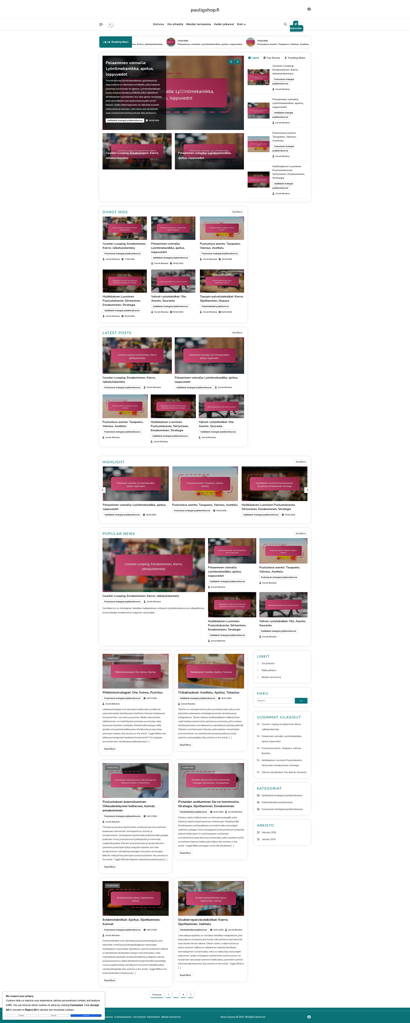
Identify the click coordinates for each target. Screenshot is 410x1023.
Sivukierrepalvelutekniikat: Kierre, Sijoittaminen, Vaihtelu (203, 922)
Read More (109, 749)
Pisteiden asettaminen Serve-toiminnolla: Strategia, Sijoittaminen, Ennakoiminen (208, 804)
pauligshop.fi (205, 10)
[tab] (253, 58)
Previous (157, 994)
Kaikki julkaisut (224, 24)
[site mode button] (110, 24)
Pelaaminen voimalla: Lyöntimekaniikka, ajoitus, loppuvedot (185, 44)
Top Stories (273, 57)
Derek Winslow (157, 164)
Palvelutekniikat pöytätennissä (215, 306)
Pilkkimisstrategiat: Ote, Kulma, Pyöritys (132, 692)
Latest (255, 57)
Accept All (86, 1015)
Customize (21, 1015)
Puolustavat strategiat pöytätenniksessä (126, 117)
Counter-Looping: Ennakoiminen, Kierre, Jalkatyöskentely (285, 69)
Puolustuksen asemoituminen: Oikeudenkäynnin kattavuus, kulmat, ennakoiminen (128, 806)
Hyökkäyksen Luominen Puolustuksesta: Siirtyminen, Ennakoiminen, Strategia (122, 301)
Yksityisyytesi (106, 1017)
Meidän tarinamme (198, 24)
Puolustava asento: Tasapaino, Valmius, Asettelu (259, 44)
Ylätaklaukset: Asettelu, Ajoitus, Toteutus (208, 692)
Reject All (53, 1015)
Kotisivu (158, 24)
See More (237, 212)
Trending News (296, 57)
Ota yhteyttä (175, 24)
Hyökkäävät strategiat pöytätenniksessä (197, 164)
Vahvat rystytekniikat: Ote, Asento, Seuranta (271, 505)
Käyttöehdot (153, 1017)
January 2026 (269, 839)
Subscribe (296, 28)
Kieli (240, 24)
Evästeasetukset (123, 1017)
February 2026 (269, 832)
